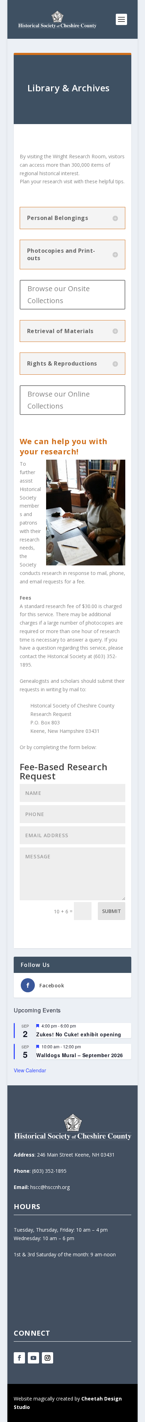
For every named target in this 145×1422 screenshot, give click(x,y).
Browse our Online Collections (58, 400)
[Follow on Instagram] (47, 1357)
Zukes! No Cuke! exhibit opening (78, 1034)
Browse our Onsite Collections (58, 294)
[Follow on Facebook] (19, 1357)
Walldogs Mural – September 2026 (79, 1055)
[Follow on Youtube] (33, 1357)
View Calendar (30, 1070)
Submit (111, 911)
